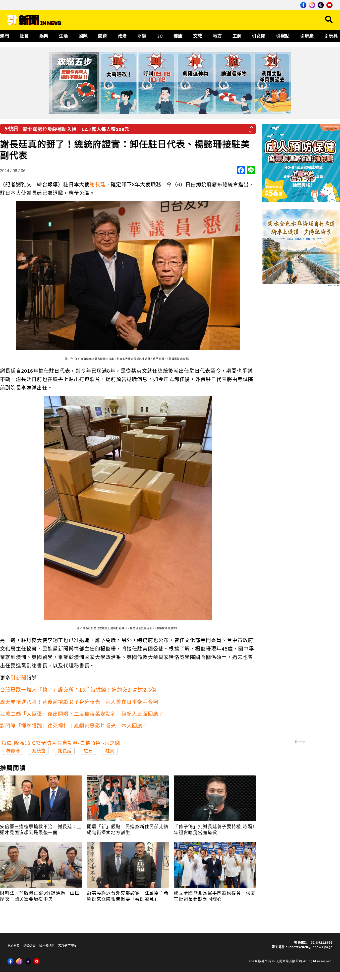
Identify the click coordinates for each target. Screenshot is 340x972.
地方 (217, 36)
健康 (177, 36)
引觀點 (282, 36)
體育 (102, 36)
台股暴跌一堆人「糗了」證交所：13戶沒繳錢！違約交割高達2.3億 (78, 690)
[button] (251, 125)
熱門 (4, 36)
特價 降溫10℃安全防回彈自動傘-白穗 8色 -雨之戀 (60, 743)
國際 (83, 36)
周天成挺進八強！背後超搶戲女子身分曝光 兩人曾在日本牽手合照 (79, 702)
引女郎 (258, 36)
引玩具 (331, 36)
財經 (141, 36)
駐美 (109, 750)
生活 (63, 36)
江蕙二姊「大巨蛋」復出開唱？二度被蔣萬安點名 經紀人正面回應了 (82, 714)
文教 (197, 36)
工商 (236, 36)
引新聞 (18, 678)
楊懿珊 (13, 750)
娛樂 (43, 36)
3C (160, 36)
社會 (24, 36)
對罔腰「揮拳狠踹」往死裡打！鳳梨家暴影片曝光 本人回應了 (74, 726)
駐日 (88, 750)
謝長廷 (98, 184)
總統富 (39, 750)
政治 (122, 36)
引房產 (307, 36)
